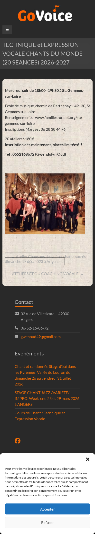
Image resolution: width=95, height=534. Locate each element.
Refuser (47, 522)
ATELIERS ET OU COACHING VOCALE (48, 273)
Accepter (47, 509)
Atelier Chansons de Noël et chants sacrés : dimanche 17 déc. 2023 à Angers (46, 259)
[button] (87, 459)
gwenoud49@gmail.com (41, 336)
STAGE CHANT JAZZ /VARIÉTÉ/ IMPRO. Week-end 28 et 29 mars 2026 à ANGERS (47, 398)
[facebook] (17, 441)
